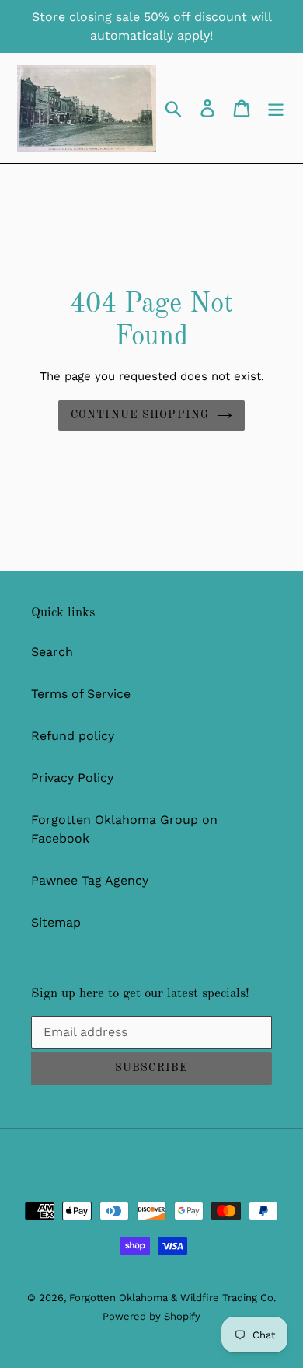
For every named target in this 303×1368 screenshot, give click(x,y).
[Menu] (276, 108)
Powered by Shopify (151, 1316)
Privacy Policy (72, 777)
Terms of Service (81, 693)
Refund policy (72, 735)
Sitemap (56, 922)
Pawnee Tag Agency (89, 880)
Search (52, 651)
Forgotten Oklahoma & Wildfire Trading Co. (172, 1297)
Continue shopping (140, 415)
